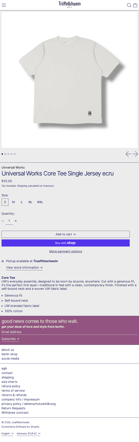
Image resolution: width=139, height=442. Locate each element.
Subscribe (9, 339)
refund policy (11, 386)
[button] (129, 5)
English (6, 433)
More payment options (65, 251)
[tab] (2, 154)
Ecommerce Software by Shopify (20, 426)
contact (7, 373)
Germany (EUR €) (27, 433)
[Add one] (15, 221)
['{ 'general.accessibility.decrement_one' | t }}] (2, 221)
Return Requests (13, 408)
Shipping (22, 185)
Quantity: (8, 213)
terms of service (13, 390)
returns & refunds (14, 395)
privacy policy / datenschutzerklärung (29, 404)
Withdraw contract (15, 412)
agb (4, 368)
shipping (8, 377)
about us (8, 349)
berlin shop (9, 354)
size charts (9, 382)
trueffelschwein (20, 422)
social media (10, 358)
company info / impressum (21, 399)
